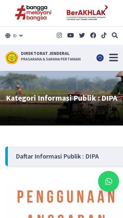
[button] (113, 57)
